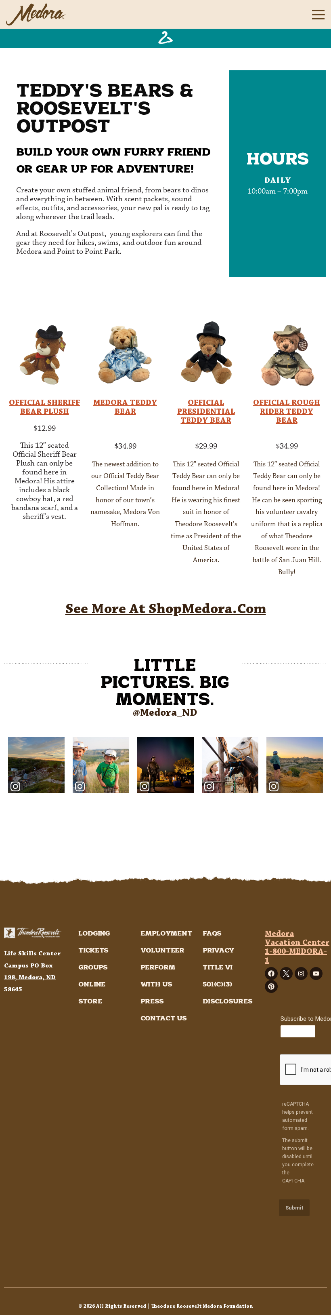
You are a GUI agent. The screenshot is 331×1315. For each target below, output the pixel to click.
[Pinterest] (271, 986)
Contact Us (163, 1018)
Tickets (93, 950)
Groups (93, 967)
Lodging (94, 933)
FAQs (212, 933)
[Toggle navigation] (316, 14)
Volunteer (162, 950)
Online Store (91, 993)
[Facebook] (271, 973)
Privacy (219, 950)
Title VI (218, 967)
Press (152, 1001)
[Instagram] (301, 973)
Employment (166, 933)
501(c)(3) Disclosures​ (228, 993)
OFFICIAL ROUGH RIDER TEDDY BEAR (286, 412)
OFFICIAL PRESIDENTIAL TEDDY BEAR (206, 412)
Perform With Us (158, 976)
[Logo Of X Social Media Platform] (286, 973)
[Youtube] (316, 973)
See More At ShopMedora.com (165, 609)
